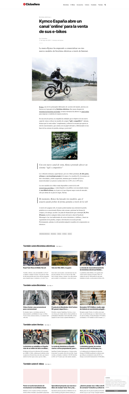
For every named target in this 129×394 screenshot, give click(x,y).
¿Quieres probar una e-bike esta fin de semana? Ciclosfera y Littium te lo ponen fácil (93, 388)
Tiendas (100, 5)
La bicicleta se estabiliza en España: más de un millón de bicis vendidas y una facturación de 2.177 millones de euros (36, 349)
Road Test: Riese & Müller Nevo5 (34, 268)
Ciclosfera (44, 38)
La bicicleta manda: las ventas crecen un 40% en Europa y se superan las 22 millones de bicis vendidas (91, 349)
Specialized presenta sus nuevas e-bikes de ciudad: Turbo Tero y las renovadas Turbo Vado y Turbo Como (64, 389)
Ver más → (59, 246)
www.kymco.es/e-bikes (46, 188)
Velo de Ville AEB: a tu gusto (61, 268)
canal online (85, 111)
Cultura (87, 5)
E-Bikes (73, 5)
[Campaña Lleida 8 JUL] (64, 145)
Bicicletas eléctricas (44, 17)
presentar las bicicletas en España (49, 111)
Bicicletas (66, 5)
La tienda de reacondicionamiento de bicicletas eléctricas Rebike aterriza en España (92, 270)
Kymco (41, 107)
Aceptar (116, 390)
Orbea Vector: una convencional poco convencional (34, 308)
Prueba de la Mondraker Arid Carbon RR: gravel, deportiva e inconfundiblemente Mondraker (64, 309)
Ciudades (93, 5)
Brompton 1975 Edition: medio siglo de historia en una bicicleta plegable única (92, 309)
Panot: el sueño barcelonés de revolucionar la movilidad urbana (34, 387)
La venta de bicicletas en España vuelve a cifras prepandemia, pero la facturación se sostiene (64, 348)
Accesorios (80, 5)
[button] (66, 4)
